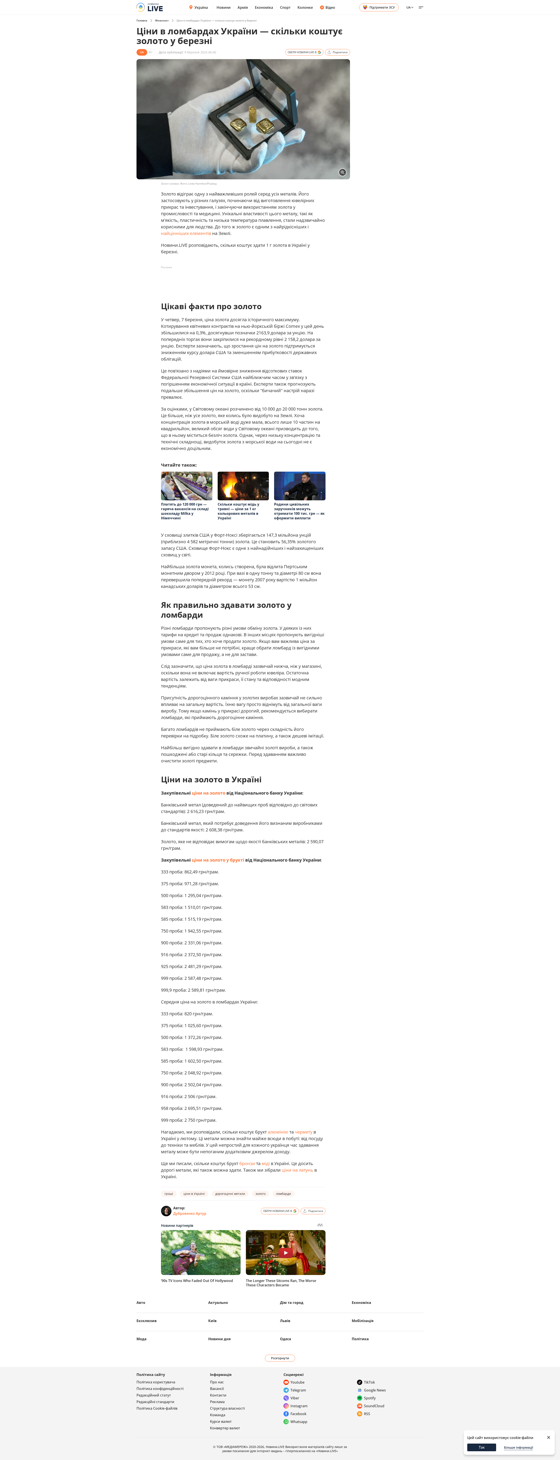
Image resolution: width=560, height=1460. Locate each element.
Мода (141, 1339)
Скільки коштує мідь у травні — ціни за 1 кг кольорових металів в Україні (238, 511)
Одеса (285, 1339)
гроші (168, 1194)
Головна (141, 20)
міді (266, 1163)
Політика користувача (155, 1382)
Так (482, 1447)
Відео (330, 7)
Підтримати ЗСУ (382, 7)
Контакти (218, 1395)
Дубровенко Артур (189, 1213)
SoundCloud (374, 1406)
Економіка (264, 7)
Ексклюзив (146, 1320)
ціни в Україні (194, 1194)
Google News (375, 1390)
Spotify (370, 1398)
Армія (243, 7)
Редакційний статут (153, 1395)
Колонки (305, 7)
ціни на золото (208, 793)
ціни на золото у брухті (218, 860)
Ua (408, 7)
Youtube (297, 1382)
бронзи (247, 1163)
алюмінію (278, 1132)
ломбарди (283, 1194)
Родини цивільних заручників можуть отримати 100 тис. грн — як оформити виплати (299, 511)
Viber (294, 1398)
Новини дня (219, 1339)
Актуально (218, 1302)
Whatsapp (298, 1421)
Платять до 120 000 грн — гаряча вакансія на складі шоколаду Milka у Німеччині (185, 511)
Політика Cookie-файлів (156, 1408)
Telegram (298, 1390)
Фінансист (162, 20)
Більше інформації (518, 1447)
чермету (303, 1132)
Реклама (217, 1401)
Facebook (298, 1413)
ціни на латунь (297, 1170)
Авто (140, 1302)
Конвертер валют (225, 1428)
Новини (224, 7)
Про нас (217, 1382)
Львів (285, 1320)
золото (261, 1194)
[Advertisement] (240, 281)
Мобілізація (362, 1320)
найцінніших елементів (186, 233)
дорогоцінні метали (230, 1194)
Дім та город (291, 1302)
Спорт (285, 7)
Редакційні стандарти (155, 1401)
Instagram (299, 1406)
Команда (217, 1414)
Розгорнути (280, 1358)
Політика (360, 1339)
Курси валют (221, 1421)
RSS (367, 1413)
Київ (212, 1320)
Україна (201, 7)
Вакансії (217, 1388)
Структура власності (227, 1408)
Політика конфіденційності (160, 1388)
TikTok (369, 1382)
